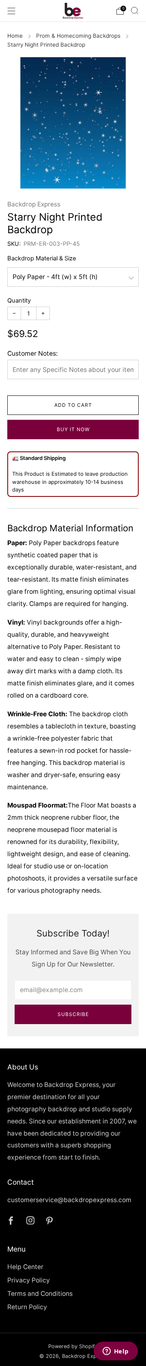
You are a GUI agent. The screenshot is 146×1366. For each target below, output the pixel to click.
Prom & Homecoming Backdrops (78, 35)
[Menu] (11, 11)
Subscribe (73, 1014)
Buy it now (73, 429)
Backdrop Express (33, 204)
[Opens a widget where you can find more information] (115, 1352)
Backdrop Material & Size (41, 258)
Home (15, 35)
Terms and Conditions (40, 1293)
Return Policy (27, 1307)
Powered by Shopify (73, 1346)
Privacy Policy (28, 1280)
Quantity (19, 300)
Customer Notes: (32, 353)
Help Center (25, 1267)
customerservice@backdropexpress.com (69, 1200)
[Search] (135, 10)
